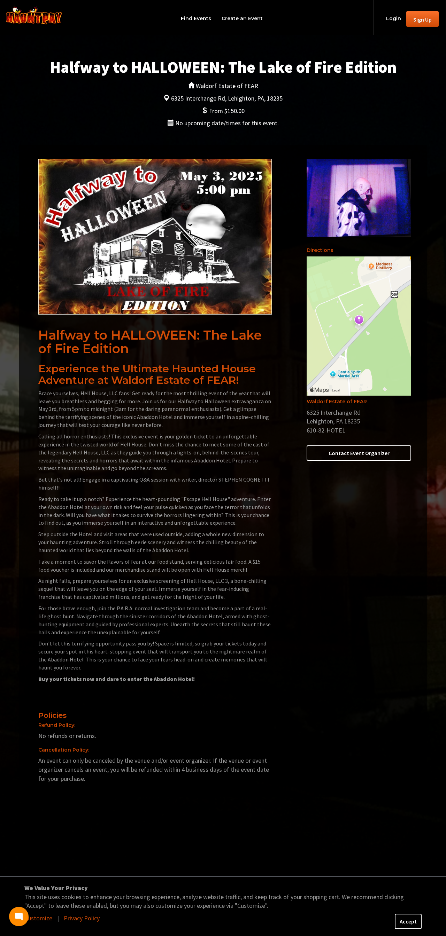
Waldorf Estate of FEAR (337, 401)
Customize (38, 918)
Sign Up (422, 19)
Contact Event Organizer (359, 453)
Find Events (196, 18)
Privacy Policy (82, 918)
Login (393, 18)
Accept (408, 921)
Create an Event (242, 18)
